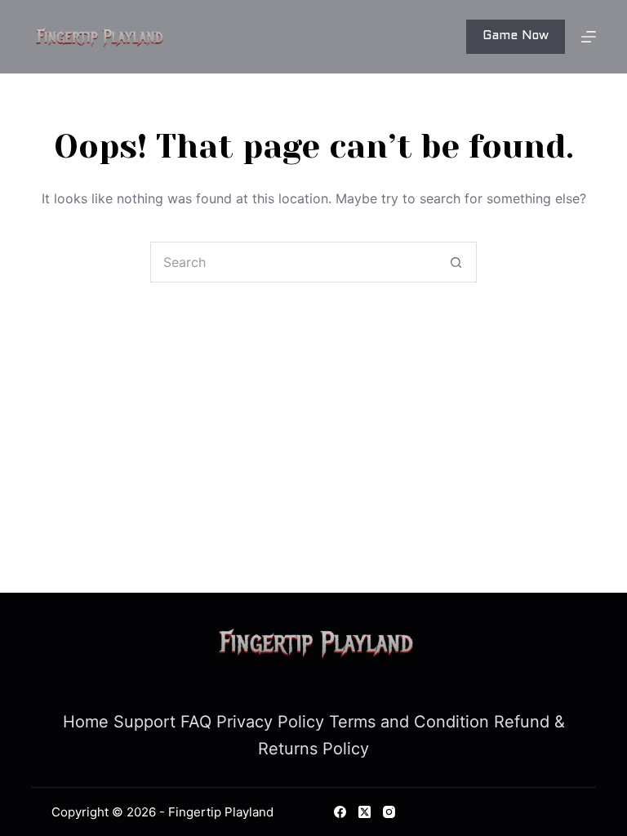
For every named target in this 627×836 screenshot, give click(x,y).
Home (86, 722)
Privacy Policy (270, 722)
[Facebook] (340, 812)
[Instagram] (389, 812)
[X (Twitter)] (364, 812)
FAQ (195, 722)
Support (144, 722)
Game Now (515, 36)
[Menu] (588, 36)
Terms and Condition (409, 722)
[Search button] (455, 262)
